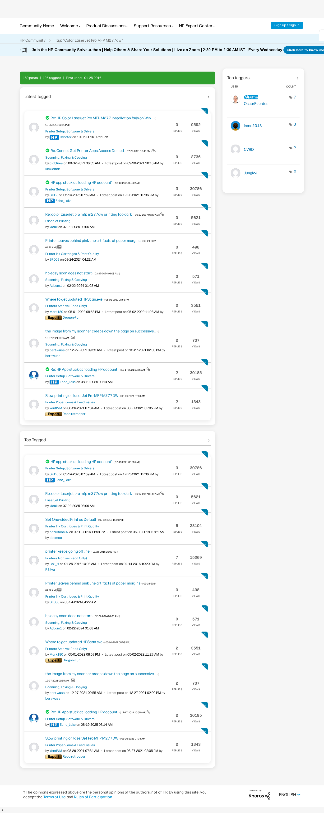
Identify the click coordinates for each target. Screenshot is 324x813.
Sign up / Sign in (286, 25)
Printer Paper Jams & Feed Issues (70, 402)
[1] (321, 35)
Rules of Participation (93, 797)
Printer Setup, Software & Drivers (69, 131)
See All (117, 94)
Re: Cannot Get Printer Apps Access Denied (101, 150)
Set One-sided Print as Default (84, 519)
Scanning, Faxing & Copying (66, 157)
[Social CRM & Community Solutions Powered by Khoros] (259, 795)
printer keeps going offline (81, 551)
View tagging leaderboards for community (263, 76)
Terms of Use (54, 797)
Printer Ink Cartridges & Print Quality (72, 254)
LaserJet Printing (57, 221)
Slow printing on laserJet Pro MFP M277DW (95, 395)
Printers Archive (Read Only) (66, 306)
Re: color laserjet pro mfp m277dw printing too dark (102, 214)
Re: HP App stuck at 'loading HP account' (99, 369)
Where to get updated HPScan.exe (87, 299)
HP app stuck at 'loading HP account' (95, 182)
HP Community (33, 40)
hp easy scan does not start (82, 273)
